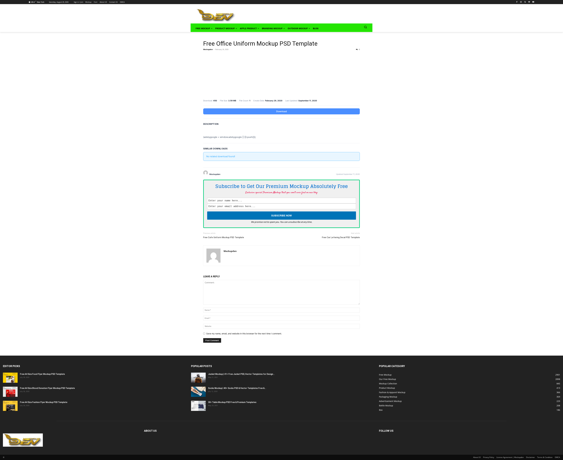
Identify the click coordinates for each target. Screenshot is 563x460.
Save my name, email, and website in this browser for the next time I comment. (244, 333)
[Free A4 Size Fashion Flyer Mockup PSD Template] (10, 406)
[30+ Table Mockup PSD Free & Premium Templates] (198, 406)
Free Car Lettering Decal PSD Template (341, 237)
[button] (365, 27)
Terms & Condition (544, 457)
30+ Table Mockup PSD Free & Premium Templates (232, 402)
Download (281, 111)
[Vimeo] (529, 2)
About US (477, 457)
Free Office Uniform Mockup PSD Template (260, 43)
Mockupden (208, 49)
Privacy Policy (488, 457)
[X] (525, 2)
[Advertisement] (300, 14)
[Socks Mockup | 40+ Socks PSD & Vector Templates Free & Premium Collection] (198, 392)
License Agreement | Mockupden (510, 457)
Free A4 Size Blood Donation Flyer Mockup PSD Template (47, 388)
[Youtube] (533, 2)
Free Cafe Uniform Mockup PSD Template (223, 237)
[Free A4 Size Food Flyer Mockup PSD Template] (10, 378)
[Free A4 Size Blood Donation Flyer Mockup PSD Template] (10, 392)
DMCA (557, 457)
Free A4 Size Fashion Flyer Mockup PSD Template (43, 402)
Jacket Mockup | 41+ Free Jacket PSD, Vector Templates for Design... (241, 374)
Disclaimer (530, 457)
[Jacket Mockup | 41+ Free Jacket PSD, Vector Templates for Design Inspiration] (198, 378)
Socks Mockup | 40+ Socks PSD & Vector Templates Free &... (237, 388)
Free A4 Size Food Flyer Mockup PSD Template (42, 374)
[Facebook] (517, 2)
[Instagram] (521, 2)
